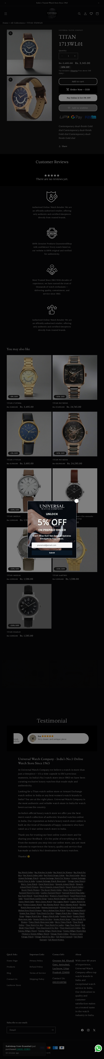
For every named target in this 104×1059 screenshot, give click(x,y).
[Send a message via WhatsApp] (98, 1048)
